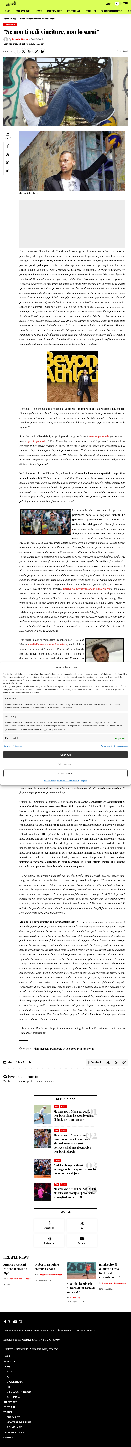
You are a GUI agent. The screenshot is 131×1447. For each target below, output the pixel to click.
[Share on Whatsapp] (30, 51)
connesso (21, 1081)
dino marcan (41, 1048)
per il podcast (36, 441)
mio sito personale (99, 436)
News (63, 1107)
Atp (56, 1107)
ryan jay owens (85, 1048)
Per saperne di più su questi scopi (114, 745)
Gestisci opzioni (65, 773)
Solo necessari (65, 764)
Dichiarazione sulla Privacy (68, 780)
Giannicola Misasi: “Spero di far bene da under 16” (81, 1288)
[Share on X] (23, 51)
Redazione (75, 1297)
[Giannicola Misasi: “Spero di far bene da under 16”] (81, 1270)
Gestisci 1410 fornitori (12, 745)
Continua (65, 754)
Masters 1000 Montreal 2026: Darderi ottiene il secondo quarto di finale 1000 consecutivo (74, 1115)
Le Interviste (10, 24)
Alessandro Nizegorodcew (18, 1278)
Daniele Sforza (20, 39)
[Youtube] (82, 1240)
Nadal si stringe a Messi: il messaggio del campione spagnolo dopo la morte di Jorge (75, 1169)
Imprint (84, 780)
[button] (102, 3)
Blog (13, 18)
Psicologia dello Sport (63, 1048)
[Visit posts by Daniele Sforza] (5, 39)
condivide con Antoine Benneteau (47, 644)
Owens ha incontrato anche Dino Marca (86, 589)
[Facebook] (49, 1225)
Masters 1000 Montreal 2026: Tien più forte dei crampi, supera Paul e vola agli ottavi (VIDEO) (75, 1193)
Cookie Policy (50, 780)
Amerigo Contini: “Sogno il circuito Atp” (15, 1269)
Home (6, 18)
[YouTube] (15, 1322)
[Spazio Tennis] (11, 3)
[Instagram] (49, 1240)
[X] (82, 1225)
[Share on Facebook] (17, 51)
